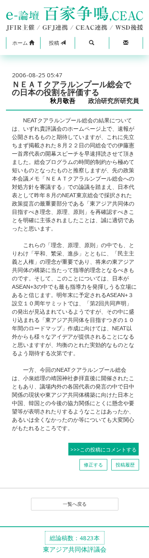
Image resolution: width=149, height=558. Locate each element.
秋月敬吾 (66, 100)
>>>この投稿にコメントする (103, 449)
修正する (93, 464)
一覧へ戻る (75, 504)
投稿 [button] (54, 42)
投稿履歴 (125, 464)
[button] (23, 43)
